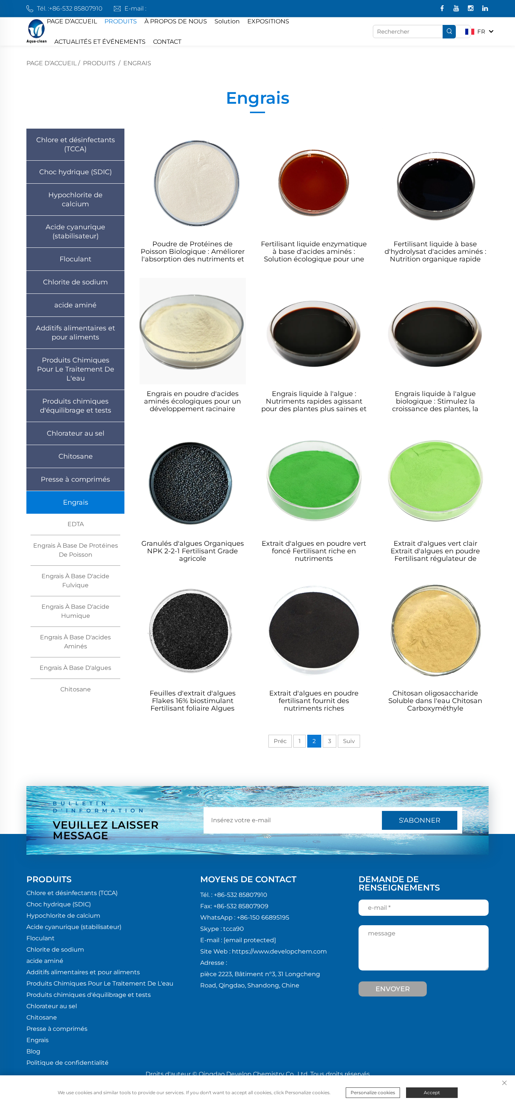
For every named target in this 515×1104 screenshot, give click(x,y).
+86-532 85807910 (76, 8)
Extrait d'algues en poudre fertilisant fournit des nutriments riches (314, 700)
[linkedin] (485, 8)
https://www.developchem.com (279, 951)
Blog (33, 1051)
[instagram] (471, 8)
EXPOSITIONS (268, 21)
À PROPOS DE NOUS (175, 21)
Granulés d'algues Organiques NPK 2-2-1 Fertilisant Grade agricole (192, 551)
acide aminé (75, 305)
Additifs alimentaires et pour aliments (75, 332)
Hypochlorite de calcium (75, 199)
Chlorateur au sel (75, 433)
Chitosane (75, 456)
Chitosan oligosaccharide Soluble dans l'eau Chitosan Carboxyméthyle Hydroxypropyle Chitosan (435, 700)
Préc (280, 741)
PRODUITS (120, 21)
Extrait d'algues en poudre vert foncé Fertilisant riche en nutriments (314, 551)
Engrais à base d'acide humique (75, 611)
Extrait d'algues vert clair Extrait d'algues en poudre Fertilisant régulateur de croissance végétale (435, 551)
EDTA (75, 524)
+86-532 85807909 (240, 906)
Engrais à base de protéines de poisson (75, 550)
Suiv (349, 741)
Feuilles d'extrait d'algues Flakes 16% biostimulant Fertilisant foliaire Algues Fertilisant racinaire (193, 700)
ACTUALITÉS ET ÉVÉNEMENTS (100, 41)
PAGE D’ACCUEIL (72, 21)
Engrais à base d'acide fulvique (75, 581)
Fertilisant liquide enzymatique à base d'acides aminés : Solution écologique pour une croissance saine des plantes (314, 251)
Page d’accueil (51, 63)
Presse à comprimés (75, 479)
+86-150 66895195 (263, 917)
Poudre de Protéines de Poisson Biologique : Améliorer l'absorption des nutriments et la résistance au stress (193, 251)
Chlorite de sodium (75, 282)
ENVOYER (393, 989)
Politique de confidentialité (67, 1062)
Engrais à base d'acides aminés (75, 642)
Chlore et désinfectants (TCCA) (75, 144)
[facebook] (442, 8)
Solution (227, 21)
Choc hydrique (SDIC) (75, 172)
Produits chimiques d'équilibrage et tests (75, 406)
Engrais (137, 63)
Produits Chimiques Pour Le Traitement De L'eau (75, 369)
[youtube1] (457, 8)
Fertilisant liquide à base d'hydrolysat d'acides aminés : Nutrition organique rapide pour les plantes (435, 251)
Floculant (75, 259)
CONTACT (167, 41)
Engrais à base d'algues (75, 667)
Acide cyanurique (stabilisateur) (75, 231)
